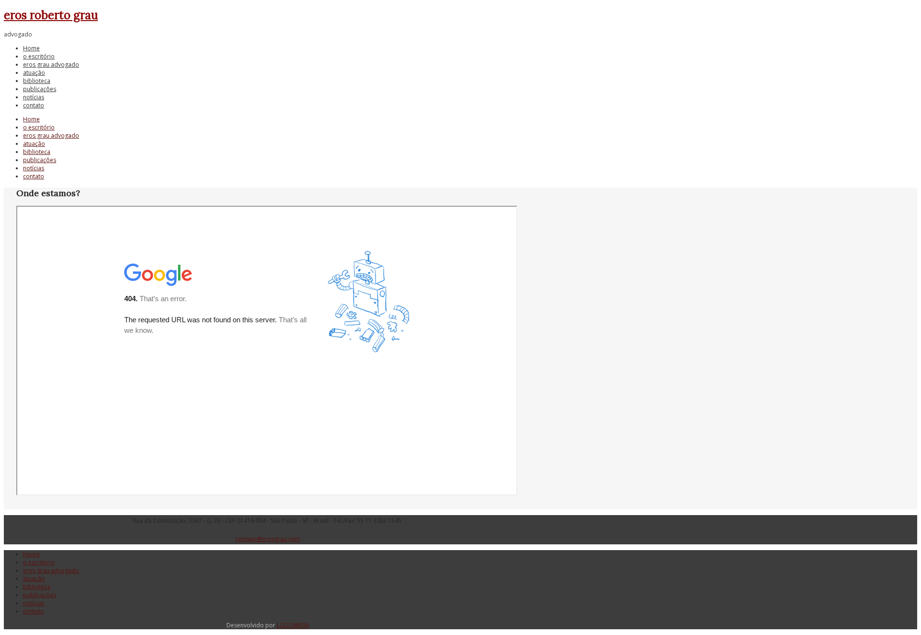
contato (33, 105)
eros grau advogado (51, 64)
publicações (39, 89)
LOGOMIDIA (293, 625)
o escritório (39, 56)
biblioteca (36, 81)
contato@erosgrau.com (268, 539)
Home (31, 48)
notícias (33, 97)
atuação (34, 73)
